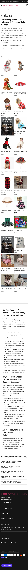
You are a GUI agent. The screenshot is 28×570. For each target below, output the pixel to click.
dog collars (8, 400)
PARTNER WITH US (7, 519)
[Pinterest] (12, 542)
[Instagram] (9, 542)
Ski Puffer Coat (18, 230)
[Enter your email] (25, 533)
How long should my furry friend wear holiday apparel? (12, 477)
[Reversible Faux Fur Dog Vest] (20, 280)
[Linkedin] (16, 542)
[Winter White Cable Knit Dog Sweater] (20, 143)
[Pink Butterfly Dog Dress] (20, 202)
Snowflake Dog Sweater (20, 74)
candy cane (13, 334)
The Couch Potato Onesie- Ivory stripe (19, 269)
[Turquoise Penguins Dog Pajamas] (20, 123)
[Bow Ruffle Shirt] (20, 242)
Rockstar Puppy (6, 425)
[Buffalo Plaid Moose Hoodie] (7, 182)
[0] (26, 5)
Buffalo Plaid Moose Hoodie (6, 191)
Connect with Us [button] (5, 538)
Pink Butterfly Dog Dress (19, 211)
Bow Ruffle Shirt (18, 250)
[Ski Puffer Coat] (20, 222)
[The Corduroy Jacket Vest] (20, 182)
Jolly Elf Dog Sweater (6, 92)
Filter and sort (6, 56)
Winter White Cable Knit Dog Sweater (20, 152)
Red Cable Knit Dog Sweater (6, 152)
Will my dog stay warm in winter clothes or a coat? (10, 467)
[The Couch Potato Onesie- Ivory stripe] (20, 260)
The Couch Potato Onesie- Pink (5, 269)
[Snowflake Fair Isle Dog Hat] (7, 163)
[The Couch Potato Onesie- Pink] (7, 260)
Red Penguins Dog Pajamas (18, 112)
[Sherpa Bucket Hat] (7, 202)
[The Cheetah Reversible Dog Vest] (7, 280)
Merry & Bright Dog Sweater (6, 112)
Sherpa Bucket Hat (6, 210)
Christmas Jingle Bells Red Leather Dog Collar (20, 92)
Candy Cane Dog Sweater (7, 74)
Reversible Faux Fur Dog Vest (20, 289)
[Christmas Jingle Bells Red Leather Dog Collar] (20, 84)
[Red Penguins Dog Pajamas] (20, 103)
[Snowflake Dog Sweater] (20, 66)
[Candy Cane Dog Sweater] (7, 66)
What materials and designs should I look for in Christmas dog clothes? (11, 482)
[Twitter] (6, 542)
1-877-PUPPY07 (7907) (6, 502)
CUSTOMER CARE (6, 509)
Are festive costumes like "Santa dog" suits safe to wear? (12, 472)
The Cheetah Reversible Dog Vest (7, 289)
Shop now (5, 448)
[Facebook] (2, 542)
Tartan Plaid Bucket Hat (20, 171)
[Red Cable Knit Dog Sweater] (7, 143)
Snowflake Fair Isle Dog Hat (7, 171)
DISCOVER (4, 514)
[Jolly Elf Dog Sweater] (7, 84)
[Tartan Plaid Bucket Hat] (20, 163)
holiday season (8, 319)
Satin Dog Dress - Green (7, 230)
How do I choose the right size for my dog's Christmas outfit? (12, 462)
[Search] (24, 5)
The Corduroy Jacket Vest (19, 191)
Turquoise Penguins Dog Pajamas (19, 132)
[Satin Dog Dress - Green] (7, 222)
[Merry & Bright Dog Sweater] (7, 103)
